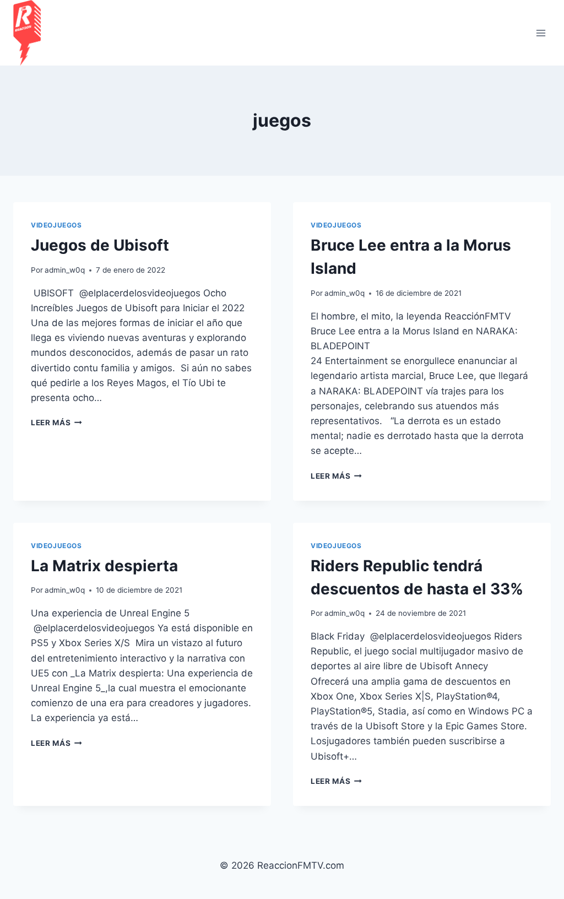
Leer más (56, 422)
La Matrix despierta (104, 565)
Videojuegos (56, 225)
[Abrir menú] (540, 32)
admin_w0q (65, 270)
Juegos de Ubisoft (100, 245)
